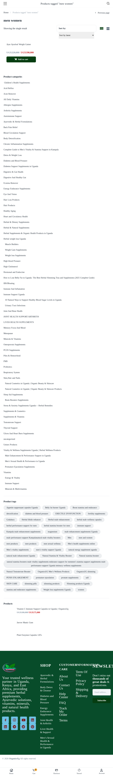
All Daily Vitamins (11, 99)
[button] (21, 59)
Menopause (8, 333)
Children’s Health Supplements (17, 83)
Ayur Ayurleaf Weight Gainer (18, 44)
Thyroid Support (11, 428)
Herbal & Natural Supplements (16, 228)
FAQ (62, 703)
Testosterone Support (12, 422)
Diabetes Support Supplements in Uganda (21, 166)
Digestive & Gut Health (13, 172)
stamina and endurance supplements (21, 590)
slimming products (51, 584)
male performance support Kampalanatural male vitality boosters (33, 538)
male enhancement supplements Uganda (81, 532)
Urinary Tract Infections (15, 305)
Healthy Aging (10, 211)
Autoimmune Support (13, 116)
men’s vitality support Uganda (48, 550)
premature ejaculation (45, 578)
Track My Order (63, 711)
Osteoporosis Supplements (14, 344)
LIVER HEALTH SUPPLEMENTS (19, 322)
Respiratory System (12, 372)
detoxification (12, 514)
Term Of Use (81, 673)
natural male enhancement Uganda (20, 556)
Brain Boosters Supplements (16, 400)
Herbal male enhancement (59, 520)
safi (87, 578)
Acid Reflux (9, 88)
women (81, 590)
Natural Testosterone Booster (18, 572)
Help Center (63, 695)
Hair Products (9, 205)
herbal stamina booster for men (57, 526)
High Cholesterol (11, 267)
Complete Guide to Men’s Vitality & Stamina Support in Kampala (31, 150)
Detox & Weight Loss (13, 155)
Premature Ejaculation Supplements (20, 467)
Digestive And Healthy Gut (15, 177)
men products (30, 544)
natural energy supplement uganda (82, 550)
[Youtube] (23, 720)
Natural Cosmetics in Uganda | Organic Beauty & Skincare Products (33, 389)
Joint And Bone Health (13, 311)
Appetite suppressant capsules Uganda (22, 508)
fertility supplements (96, 514)
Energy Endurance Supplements (17, 189)
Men (69, 538)
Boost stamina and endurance (85, 508)
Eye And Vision (10, 194)
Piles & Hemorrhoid (12, 356)
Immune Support (12, 483)
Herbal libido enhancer (31, 520)
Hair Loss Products (11, 200)
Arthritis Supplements (13, 110)
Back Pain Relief (11, 127)
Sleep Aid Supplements (13, 395)
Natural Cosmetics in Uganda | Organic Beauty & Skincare (29, 383)
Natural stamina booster (89, 556)
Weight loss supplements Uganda (57, 590)
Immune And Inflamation (14, 289)
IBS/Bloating (9, 283)
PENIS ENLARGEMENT (17, 578)
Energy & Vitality (12, 478)
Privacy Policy (81, 682)
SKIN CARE (11, 584)
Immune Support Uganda (14, 294)
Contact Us (64, 686)
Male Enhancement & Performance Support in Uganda (28, 456)
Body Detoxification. (12, 138)
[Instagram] (14, 720)
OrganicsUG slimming (86, 572)
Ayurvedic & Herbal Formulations (18, 122)
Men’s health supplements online (81, 544)
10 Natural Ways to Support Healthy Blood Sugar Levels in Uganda (33, 300)
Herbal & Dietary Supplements (16, 222)
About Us (63, 677)
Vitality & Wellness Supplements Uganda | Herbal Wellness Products (32, 450)
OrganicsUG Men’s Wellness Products (53, 572)
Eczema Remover (11, 183)
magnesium (52, 532)
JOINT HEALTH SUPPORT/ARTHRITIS (21, 317)
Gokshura (10, 520)
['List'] (107, 28)
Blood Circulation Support (15, 133)
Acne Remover (10, 94)
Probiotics (8, 367)
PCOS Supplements (12, 350)
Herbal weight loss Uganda (15, 239)
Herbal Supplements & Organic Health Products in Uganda (28, 233)
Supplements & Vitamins (14, 417)
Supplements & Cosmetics (14, 411)
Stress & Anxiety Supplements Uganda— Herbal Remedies (28, 406)
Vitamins (7, 472)
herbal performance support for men (21, 526)
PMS (6, 361)
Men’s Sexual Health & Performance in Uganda (25, 461)
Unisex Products (10, 445)
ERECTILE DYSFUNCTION (68, 514)
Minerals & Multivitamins (16, 489)
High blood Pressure (12, 261)
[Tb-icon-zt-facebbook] (5, 720)
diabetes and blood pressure (36, 514)
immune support (84, 526)
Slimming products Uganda (78, 584)
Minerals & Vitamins (12, 339)
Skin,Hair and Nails (12, 378)
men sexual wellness (52, 544)
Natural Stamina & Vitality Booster (57, 556)
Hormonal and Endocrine (14, 272)
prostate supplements (69, 578)
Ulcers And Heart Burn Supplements (19, 433)
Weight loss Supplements (15, 255)
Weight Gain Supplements (16, 250)
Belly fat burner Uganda (55, 508)
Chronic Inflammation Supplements (18, 144)
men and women (85, 538)
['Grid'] (101, 28)
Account (102, 773)
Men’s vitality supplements (17, 550)
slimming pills (31, 584)
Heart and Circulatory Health (16, 216)
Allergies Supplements (13, 105)
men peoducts (12, 544)
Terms (63, 720)
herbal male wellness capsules (89, 520)
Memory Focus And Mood (14, 328)
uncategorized (9, 439)
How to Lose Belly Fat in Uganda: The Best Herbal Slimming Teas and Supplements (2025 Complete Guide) (49, 278)
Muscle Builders (11, 244)
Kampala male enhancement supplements (23, 532)
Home (11, 773)
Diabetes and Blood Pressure (15, 161)
